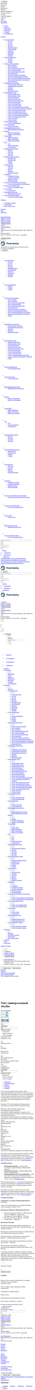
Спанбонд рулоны (13, 176)
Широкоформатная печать (12, 128)
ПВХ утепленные (13, 139)
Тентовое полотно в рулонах (16, 75)
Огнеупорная (12, 49)
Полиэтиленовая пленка (12, 157)
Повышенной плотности (15, 86)
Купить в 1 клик (5, 1029)
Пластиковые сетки (10, 92)
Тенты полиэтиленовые (11, 64)
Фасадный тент (12, 81)
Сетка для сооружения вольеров (18, 113)
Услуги (3, 1349)
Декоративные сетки (14, 96)
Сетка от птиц (12, 120)
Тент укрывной (12, 67)
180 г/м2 (10, 155)
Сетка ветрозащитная (14, 104)
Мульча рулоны (12, 179)
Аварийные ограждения (11, 83)
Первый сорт (12, 158)
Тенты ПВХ (8, 136)
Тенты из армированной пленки (18, 76)
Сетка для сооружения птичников (18, 115)
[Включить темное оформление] (3, 240)
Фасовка (10, 54)
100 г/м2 (10, 46)
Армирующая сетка (14, 94)
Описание (7, 1082)
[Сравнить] (4, 1015)
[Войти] (1, 622)
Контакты (7, 30)
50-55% (10, 60)
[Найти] (6, 546)
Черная (10, 161)
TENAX (10, 55)
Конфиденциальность (7, 1377)
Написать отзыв (5, 1271)
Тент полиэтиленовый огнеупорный (19, 78)
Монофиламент (12, 47)
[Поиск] (2, 620)
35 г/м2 (10, 41)
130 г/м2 (10, 168)
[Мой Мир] (7, 1020)
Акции (3, 1345)
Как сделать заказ (9, 206)
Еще (10, 315)
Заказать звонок (5, 223)
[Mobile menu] (2, 592)
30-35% (10, 59)
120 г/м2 (10, 153)
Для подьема (12, 147)
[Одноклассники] (5, 1020)
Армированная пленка (11, 149)
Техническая (12, 160)
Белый (10, 169)
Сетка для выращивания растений (18, 107)
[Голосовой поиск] (3, 546)
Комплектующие (13, 91)
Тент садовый (12, 65)
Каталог (3, 1344)
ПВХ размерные (13, 137)
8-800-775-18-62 (5, 218)
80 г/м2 (10, 44)
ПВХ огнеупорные (14, 141)
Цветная (10, 51)
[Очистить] (2, 542)
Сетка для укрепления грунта (17, 116)
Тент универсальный (14, 70)
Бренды (6, 27)
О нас (6, 25)
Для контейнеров (13, 145)
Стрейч (10, 163)
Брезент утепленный (14, 134)
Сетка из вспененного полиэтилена (15, 182)
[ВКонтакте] (2, 1020)
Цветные (10, 89)
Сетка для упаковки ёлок (12, 185)
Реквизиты (7, 29)
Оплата (6, 1085)
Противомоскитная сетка (15, 100)
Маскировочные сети (11, 192)
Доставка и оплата (10, 203)
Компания (4, 1350)
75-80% (10, 62)
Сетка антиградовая (14, 102)
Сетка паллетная (9, 124)
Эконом (10, 88)
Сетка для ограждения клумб (17, 110)
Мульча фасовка (13, 181)
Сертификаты (8, 33)
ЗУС (5, 142)
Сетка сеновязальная (10, 121)
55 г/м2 (10, 43)
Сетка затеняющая (10, 57)
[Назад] (9, 636)
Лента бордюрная (13, 97)
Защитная (11, 52)
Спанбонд (7, 174)
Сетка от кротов (13, 118)
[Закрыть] (2, 631)
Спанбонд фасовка (13, 177)
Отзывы (6, 32)
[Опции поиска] (2, 544)
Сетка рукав (8, 189)
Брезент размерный (14, 132)
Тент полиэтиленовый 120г (16, 68)
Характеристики (9, 1083)
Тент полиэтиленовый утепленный (19, 80)
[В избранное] (4, 1013)
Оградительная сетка (14, 99)
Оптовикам (7, 204)
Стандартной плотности (15, 84)
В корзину (4, 1026)
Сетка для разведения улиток (17, 112)
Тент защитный (12, 73)
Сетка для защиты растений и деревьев (20, 108)
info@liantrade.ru (6, 217)
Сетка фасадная (9, 39)
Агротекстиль (8, 165)
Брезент (6, 131)
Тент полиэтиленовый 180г (16, 72)
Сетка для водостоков (14, 105)
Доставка (7, 1086)
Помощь (3, 1363)
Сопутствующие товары (11, 195)
